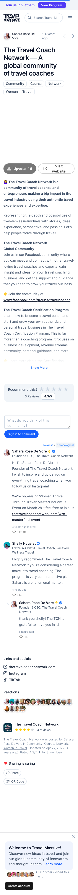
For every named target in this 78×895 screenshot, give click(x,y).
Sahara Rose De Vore (29, 451)
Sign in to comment (21, 434)
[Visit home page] (12, 18)
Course (36, 84)
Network (55, 84)
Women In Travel (19, 92)
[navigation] (70, 17)
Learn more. (53, 864)
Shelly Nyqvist (24, 543)
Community (15, 84)
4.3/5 (33, 752)
